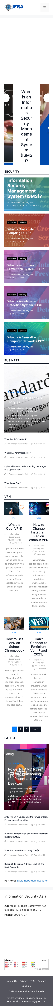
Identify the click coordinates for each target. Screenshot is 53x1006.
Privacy (24, 981)
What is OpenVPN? (14, 526)
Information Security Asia (21, 202)
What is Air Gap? (12, 483)
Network (22, 223)
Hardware (18, 763)
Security (12, 223)
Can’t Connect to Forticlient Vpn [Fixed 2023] (38, 646)
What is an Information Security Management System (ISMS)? (24, 185)
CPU (10, 763)
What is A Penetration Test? (17, 452)
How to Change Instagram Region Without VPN (38, 532)
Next (34, 729)
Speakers (27, 986)
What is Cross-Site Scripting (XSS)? (21, 850)
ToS (32, 981)
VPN (14, 518)
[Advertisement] (26, 56)
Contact (42, 981)
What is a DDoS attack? (15, 439)
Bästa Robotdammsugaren (32, 880)
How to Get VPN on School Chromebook (14, 644)
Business (12, 392)
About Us (12, 981)
